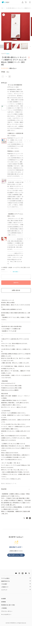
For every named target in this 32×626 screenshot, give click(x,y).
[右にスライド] (30, 46)
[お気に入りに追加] (29, 57)
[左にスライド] (2, 46)
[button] (16, 489)
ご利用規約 (4, 608)
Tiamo (7, 53)
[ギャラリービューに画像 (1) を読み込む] (7, 46)
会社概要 (3, 598)
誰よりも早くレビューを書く (16, 555)
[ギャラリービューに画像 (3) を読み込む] (24, 46)
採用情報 (3, 601)
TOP (2, 8)
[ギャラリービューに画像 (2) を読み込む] (16, 46)
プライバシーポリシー (6, 611)
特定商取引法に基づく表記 (8, 605)
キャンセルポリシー (6, 614)
